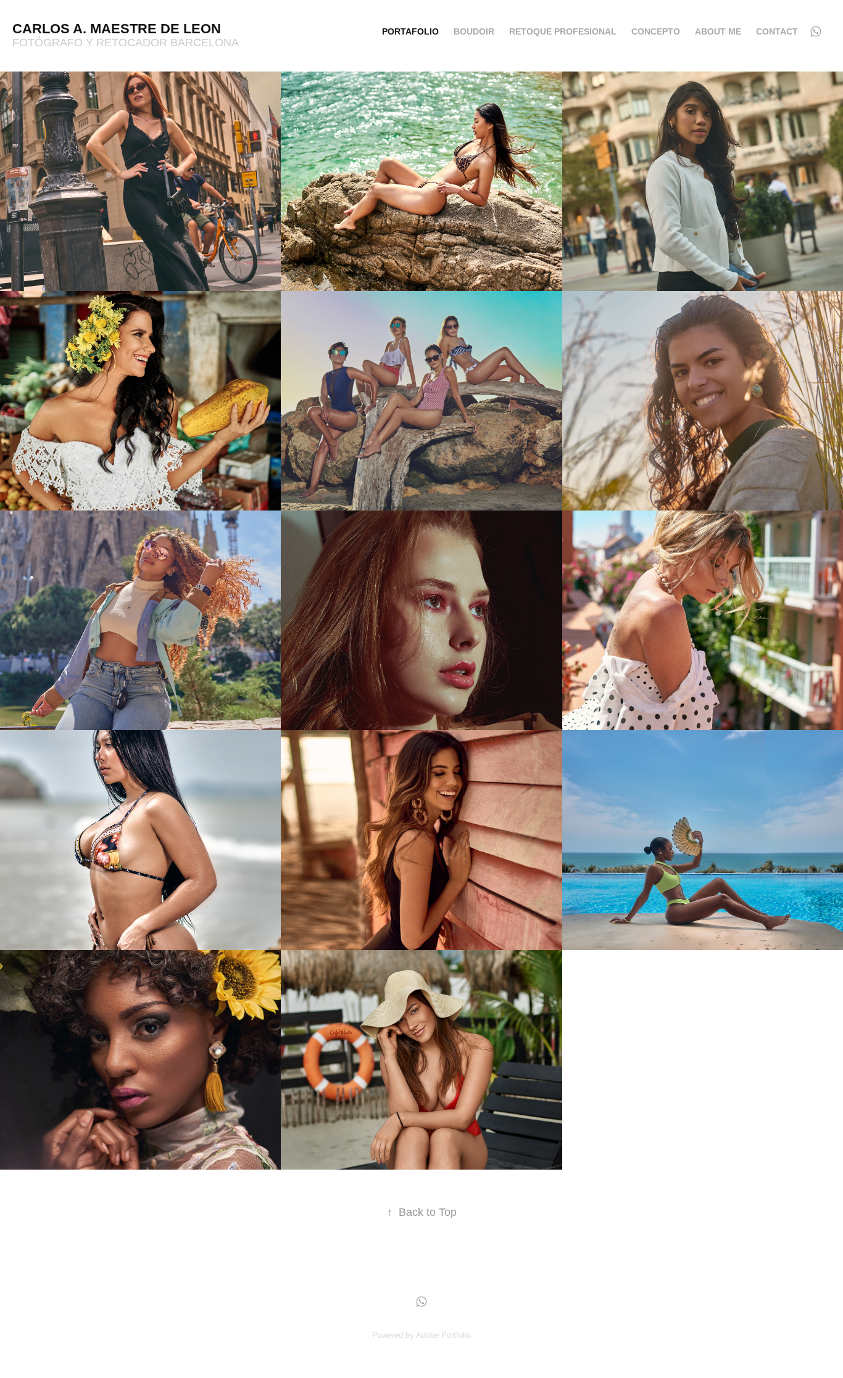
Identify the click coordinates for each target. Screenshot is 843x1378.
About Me (718, 31)
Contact (777, 31)
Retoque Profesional (563, 31)
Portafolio (410, 31)
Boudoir (474, 31)
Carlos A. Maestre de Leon (116, 28)
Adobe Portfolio (443, 1335)
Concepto (655, 31)
